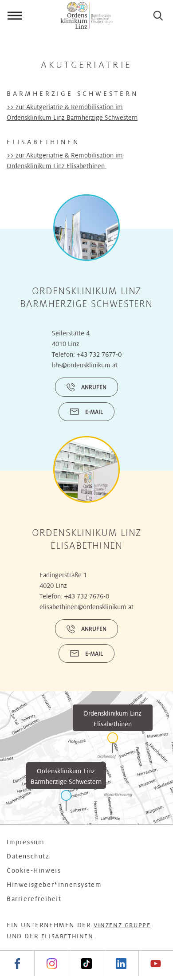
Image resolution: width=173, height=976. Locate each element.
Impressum (25, 842)
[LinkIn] (121, 963)
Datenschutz (28, 856)
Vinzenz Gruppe (122, 925)
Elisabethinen (67, 936)
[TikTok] (86, 963)
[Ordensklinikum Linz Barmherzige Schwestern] (66, 800)
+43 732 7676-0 (86, 596)
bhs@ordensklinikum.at (85, 365)
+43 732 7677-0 (99, 354)
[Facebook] (17, 963)
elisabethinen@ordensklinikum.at (86, 607)
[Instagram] (51, 963)
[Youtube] (155, 963)
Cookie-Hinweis (34, 870)
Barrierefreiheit (34, 899)
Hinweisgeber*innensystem (54, 885)
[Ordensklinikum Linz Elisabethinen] (112, 742)
